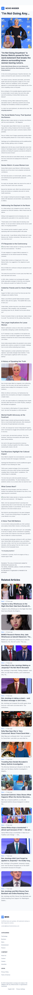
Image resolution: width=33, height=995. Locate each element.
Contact (3, 958)
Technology (4, 936)
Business (3, 939)
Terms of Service (5, 974)
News (2, 942)
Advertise (3, 964)
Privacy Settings (20, 989)
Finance (3, 947)
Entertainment (5, 945)
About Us (3, 955)
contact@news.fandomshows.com (10, 926)
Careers (3, 961)
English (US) (11, 989)
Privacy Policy (5, 972)
